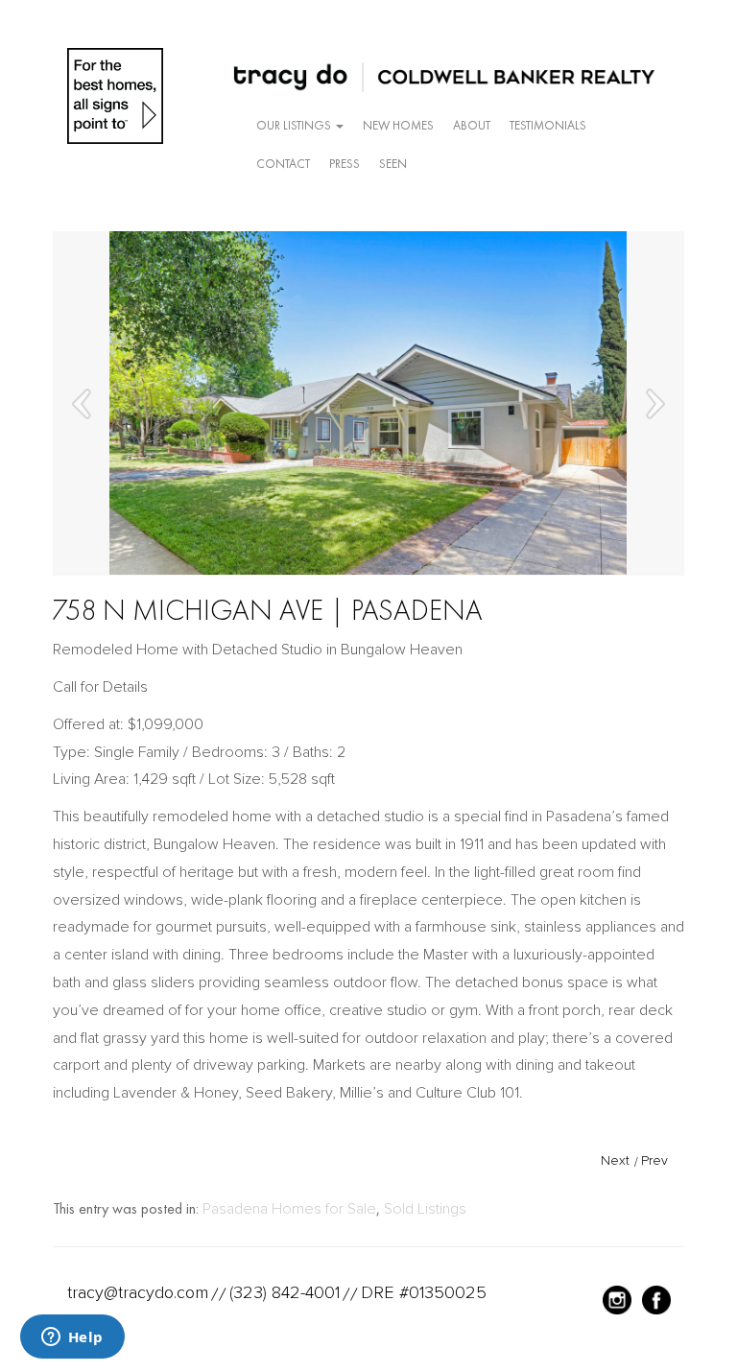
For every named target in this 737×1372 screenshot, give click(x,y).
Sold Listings (425, 1208)
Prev (654, 1160)
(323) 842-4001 (284, 1292)
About (471, 125)
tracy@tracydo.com (137, 1292)
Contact (283, 163)
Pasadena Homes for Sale (289, 1208)
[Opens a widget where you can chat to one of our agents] (72, 1338)
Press (344, 163)
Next (615, 1160)
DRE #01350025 (424, 1292)
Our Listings (295, 125)
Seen (393, 163)
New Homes (398, 125)
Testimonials (548, 125)
